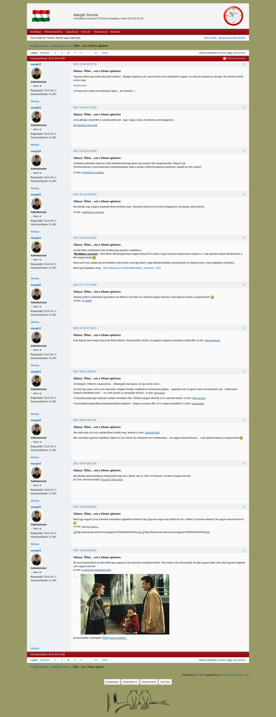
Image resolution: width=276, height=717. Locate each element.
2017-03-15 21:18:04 (85, 151)
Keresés (86, 31)
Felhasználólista (53, 31)
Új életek (87, 300)
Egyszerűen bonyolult (85, 125)
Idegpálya (159, 392)
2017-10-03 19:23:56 (85, 506)
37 (96, 52)
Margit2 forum (60, 45)
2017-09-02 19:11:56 (84, 420)
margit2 (36, 64)
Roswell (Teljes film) (112, 479)
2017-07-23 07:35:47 (85, 328)
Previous (45, 52)
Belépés (115, 31)
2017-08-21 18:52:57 (85, 371)
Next (104, 52)
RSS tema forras (236, 58)
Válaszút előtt (152, 432)
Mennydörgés (212, 340)
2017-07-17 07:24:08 (85, 284)
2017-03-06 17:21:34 (85, 107)
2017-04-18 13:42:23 (85, 237)
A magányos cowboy (93, 172)
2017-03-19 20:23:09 (85, 194)
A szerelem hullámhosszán (96, 570)
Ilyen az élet (198, 398)
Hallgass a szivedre (93, 212)
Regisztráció (101, 31)
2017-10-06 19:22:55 (85, 550)
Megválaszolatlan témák (232, 38)
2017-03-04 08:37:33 (85, 64)
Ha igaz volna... (90, 526)
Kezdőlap (36, 31)
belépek (221, 52)
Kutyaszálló (198, 403)
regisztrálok (239, 52)
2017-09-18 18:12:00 (85, 463)
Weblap (35, 101)
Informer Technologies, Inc (234, 674)
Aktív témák (210, 38)
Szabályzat (72, 31)
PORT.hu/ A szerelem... (114, 638)
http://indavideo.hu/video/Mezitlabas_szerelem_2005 (132, 268)
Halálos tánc (80, 85)
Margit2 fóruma (86, 15)
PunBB (199, 674)
